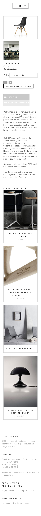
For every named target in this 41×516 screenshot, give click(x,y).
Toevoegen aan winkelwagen (18, 86)
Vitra (6, 75)
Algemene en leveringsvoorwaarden (17, 503)
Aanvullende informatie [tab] (16, 103)
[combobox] (23, 75)
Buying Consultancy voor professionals (18, 490)
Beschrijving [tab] (10, 97)
